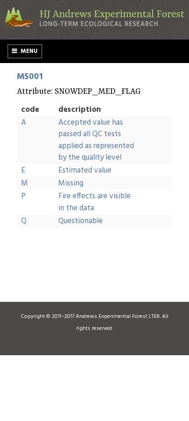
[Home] (94, 27)
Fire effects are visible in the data (94, 202)
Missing (70, 183)
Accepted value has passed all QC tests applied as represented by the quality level (96, 140)
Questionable (80, 221)
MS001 (30, 77)
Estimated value (84, 170)
